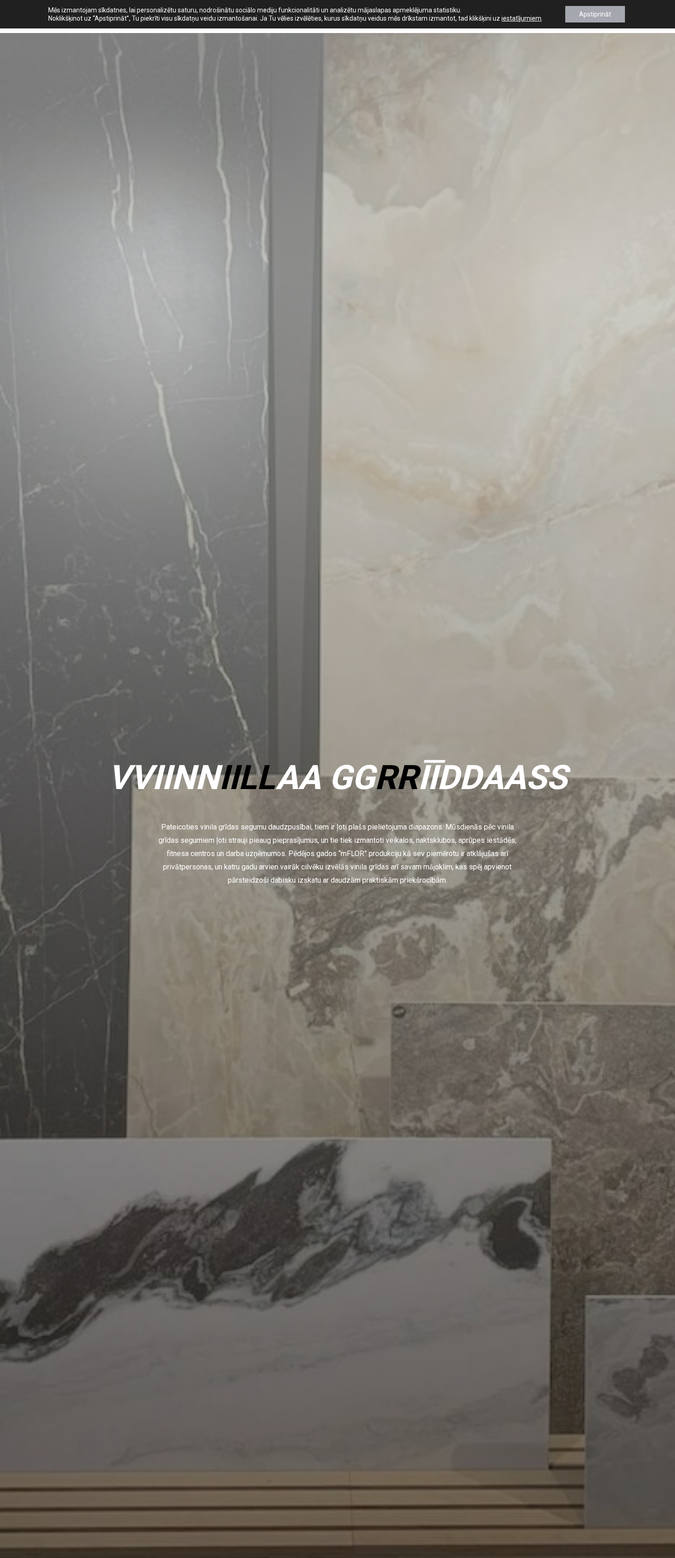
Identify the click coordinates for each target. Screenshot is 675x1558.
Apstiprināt (595, 14)
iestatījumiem (521, 18)
